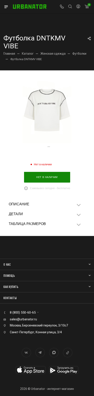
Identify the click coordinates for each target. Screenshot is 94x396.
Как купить (11, 286)
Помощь (9, 275)
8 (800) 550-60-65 (23, 312)
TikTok (67, 352)
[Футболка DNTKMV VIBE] (47, 110)
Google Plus (54, 352)
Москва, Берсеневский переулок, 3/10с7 (39, 325)
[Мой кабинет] (78, 7)
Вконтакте (26, 352)
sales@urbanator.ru (23, 319)
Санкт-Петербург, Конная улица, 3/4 (36, 332)
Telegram (40, 352)
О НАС (7, 264)
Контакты (10, 298)
